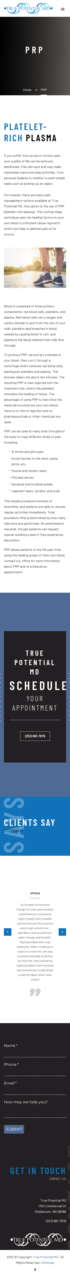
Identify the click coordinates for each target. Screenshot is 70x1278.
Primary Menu (62, 9)
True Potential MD (45, 1257)
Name (19, 1045)
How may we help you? (26, 1102)
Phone (19, 1064)
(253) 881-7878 (35, 736)
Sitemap (48, 1262)
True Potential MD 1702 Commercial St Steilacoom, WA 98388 (50, 1206)
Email (18, 1083)
